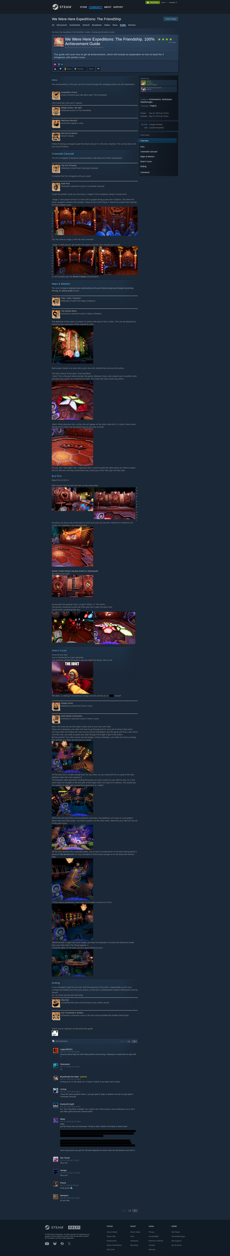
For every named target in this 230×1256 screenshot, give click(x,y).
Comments (145, 172)
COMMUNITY (95, 7)
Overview (144, 141)
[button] (55, 64)
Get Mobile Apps (178, 1236)
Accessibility (154, 1236)
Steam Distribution (114, 1245)
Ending (143, 166)
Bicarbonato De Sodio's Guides (103, 32)
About (107, 7)
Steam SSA (111, 1236)
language (172, 2)
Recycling (134, 1245)
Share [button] (91, 69)
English (153, 106)
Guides (87, 32)
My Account (177, 1245)
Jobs (132, 1236)
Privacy (151, 1232)
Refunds (152, 1249)
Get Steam (176, 1232)
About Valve (135, 1232)
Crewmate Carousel (148, 151)
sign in (163, 2)
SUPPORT (118, 7)
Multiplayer (167, 99)
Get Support (176, 1241)
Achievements (155, 99)
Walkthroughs (146, 102)
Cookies (152, 1245)
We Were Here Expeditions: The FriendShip (67, 32)
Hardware (134, 1241)
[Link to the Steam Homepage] (62, 9)
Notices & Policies (156, 1241)
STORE (83, 7)
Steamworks (112, 1241)
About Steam (112, 1232)
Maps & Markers (147, 156)
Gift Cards (111, 1249)
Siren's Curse (146, 161)
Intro (142, 147)
